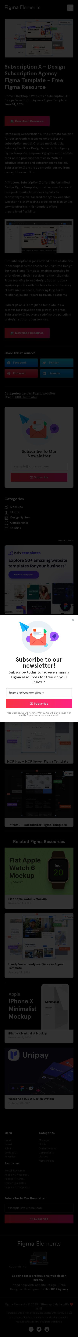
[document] (39, 668)
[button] (72, 619)
